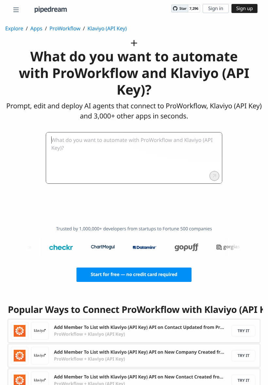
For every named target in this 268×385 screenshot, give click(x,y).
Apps (36, 28)
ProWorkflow (64, 28)
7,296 (194, 8)
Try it (243, 330)
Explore (14, 28)
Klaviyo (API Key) (107, 28)
